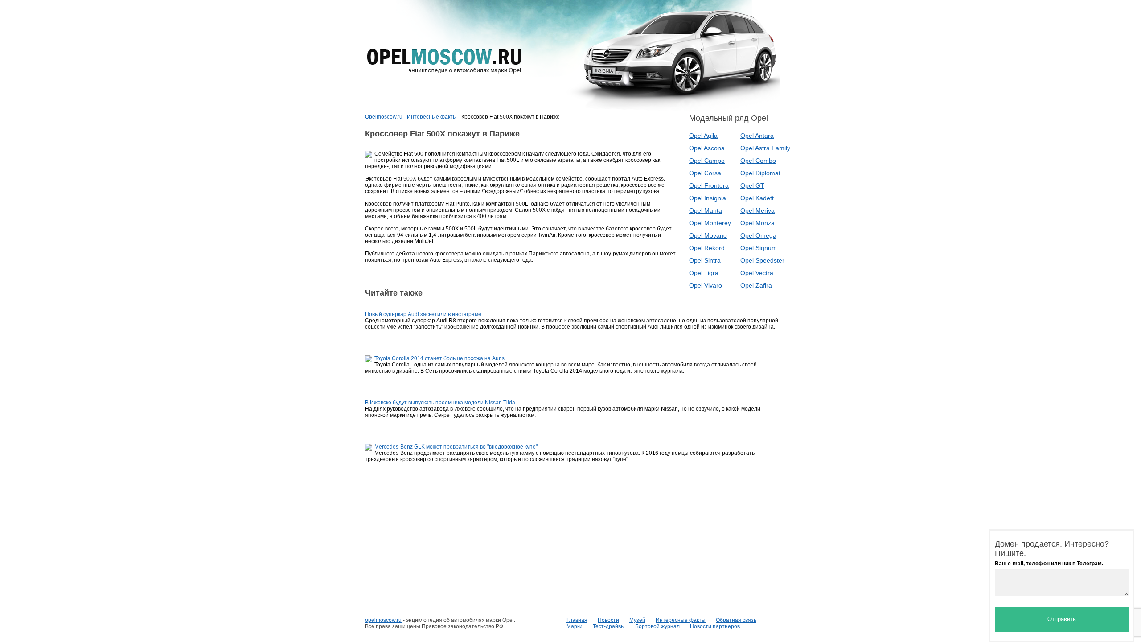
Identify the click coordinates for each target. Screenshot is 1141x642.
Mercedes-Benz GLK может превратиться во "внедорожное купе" (456, 447)
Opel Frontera (709, 185)
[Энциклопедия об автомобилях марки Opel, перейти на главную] (444, 61)
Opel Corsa (705, 173)
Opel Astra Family (765, 148)
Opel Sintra (705, 260)
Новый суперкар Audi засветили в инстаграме (423, 314)
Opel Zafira (756, 285)
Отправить (1061, 619)
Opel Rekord (707, 247)
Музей (637, 620)
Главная (576, 620)
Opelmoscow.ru (383, 117)
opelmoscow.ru (383, 620)
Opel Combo (758, 160)
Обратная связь (736, 620)
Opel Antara (757, 135)
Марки (574, 626)
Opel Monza (757, 222)
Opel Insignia (707, 198)
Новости (608, 620)
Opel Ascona (707, 148)
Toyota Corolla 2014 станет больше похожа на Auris (439, 358)
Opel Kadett (757, 198)
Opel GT (752, 185)
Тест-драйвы (609, 626)
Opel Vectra (756, 272)
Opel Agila (703, 135)
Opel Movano (708, 235)
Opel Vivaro (705, 285)
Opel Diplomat (760, 173)
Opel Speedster (762, 260)
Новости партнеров (715, 626)
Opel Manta (705, 210)
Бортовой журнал (657, 626)
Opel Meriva (757, 210)
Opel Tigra (703, 272)
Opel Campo (707, 160)
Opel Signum (758, 247)
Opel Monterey (710, 222)
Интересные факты (432, 117)
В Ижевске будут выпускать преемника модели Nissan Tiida (440, 402)
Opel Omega (758, 235)
